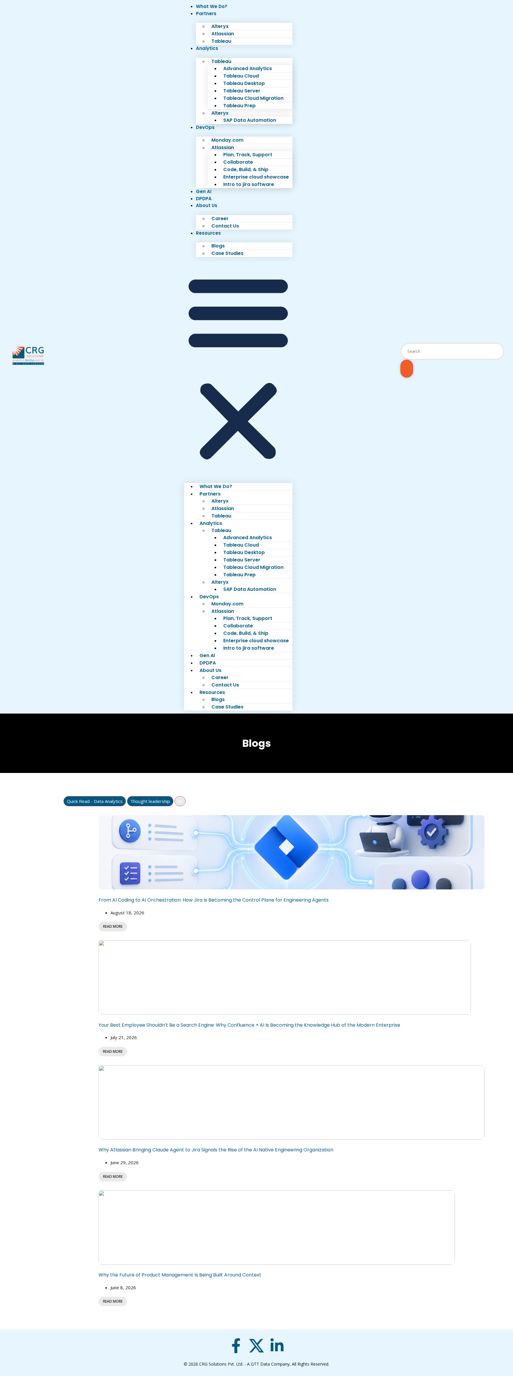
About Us (206, 205)
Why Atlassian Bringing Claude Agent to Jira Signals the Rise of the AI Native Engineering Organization (216, 1149)
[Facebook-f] (236, 1345)
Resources (208, 233)
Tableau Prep (239, 105)
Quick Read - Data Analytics (95, 801)
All (180, 801)
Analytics (207, 48)
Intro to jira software (248, 184)
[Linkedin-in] (277, 1345)
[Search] (406, 369)
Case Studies (227, 253)
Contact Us (225, 226)
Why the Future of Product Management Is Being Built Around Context (180, 1274)
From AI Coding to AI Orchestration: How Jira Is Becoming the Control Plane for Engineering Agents (214, 900)
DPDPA (204, 198)
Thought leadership (150, 801)
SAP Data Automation (249, 120)
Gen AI (203, 191)
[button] (238, 367)
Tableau (221, 41)
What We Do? (211, 6)
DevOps (205, 127)
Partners (206, 13)
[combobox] (452, 351)
